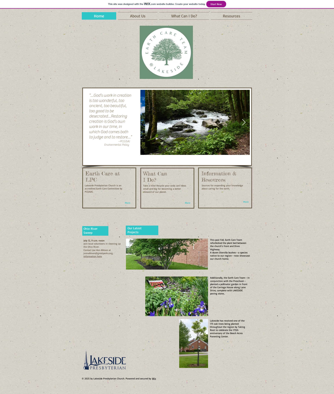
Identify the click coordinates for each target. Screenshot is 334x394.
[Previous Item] (146, 122)
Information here (93, 256)
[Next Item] (244, 122)
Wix (154, 378)
